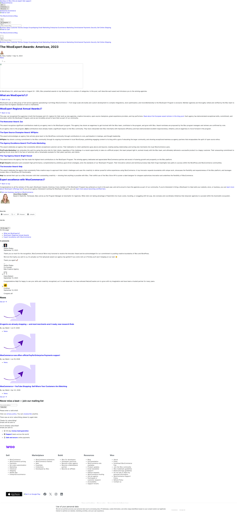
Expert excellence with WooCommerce (21, 179)
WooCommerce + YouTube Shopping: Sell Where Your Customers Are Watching (33, 386)
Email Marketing (44, 27)
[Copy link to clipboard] (4, 61)
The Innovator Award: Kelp (11, 166)
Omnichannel (79, 27)
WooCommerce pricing (18, 461)
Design (26, 27)
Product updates (93, 467)
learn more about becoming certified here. (91, 189)
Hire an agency (93, 476)
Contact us (117, 482)
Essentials (39, 465)
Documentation (93, 461)
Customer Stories (17, 27)
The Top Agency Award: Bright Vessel (16, 156)
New (37, 463)
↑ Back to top (5, 99)
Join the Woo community (122, 467)
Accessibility (92, 482)
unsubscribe (27, 414)
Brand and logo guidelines (123, 471)
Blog (89, 460)
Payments (87, 27)
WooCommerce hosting (96, 474)
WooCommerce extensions (45, 460)
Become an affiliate (68, 469)
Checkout (13, 469)
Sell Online (101, 27)
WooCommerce (15, 460)
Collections (40, 467)
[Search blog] (2, 19)
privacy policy (11, 414)
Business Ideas (5, 27)
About (116, 460)
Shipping (108, 27)
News (2, 58)
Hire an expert (17, 1)
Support (9, 434)
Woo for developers (69, 460)
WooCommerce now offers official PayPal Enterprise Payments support (30, 355)
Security (94, 27)
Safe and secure (12, 437)
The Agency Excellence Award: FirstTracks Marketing (23, 143)
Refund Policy (118, 480)
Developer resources (69, 461)
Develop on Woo (6, 1)
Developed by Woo (42, 469)
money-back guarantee (20, 431)
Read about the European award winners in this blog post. (164, 116)
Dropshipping (34, 27)
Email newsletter (93, 469)
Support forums (93, 484)
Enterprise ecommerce (17, 474)
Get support (27, 1)
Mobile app (13, 472)
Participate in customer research (94, 479)
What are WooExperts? (12, 95)
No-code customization (18, 465)
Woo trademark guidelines (123, 469)
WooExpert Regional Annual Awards (19, 108)
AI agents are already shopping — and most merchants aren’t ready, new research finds (37, 324)
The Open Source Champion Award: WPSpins (19, 132)
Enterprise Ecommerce (58, 27)
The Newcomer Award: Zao (11, 122)
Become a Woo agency (70, 463)
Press (115, 461)
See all (2, 302)
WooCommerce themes (44, 461)
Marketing (70, 27)
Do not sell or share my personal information (122, 473)
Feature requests (93, 472)
